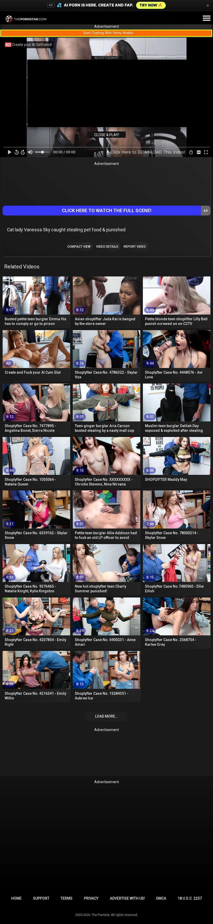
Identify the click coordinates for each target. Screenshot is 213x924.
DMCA (161, 898)
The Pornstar (100, 915)
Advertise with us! (127, 898)
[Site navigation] (206, 18)
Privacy (91, 898)
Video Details (107, 246)
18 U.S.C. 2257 (190, 898)
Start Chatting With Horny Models (108, 33)
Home (16, 898)
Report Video (135, 246)
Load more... (106, 716)
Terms (66, 898)
